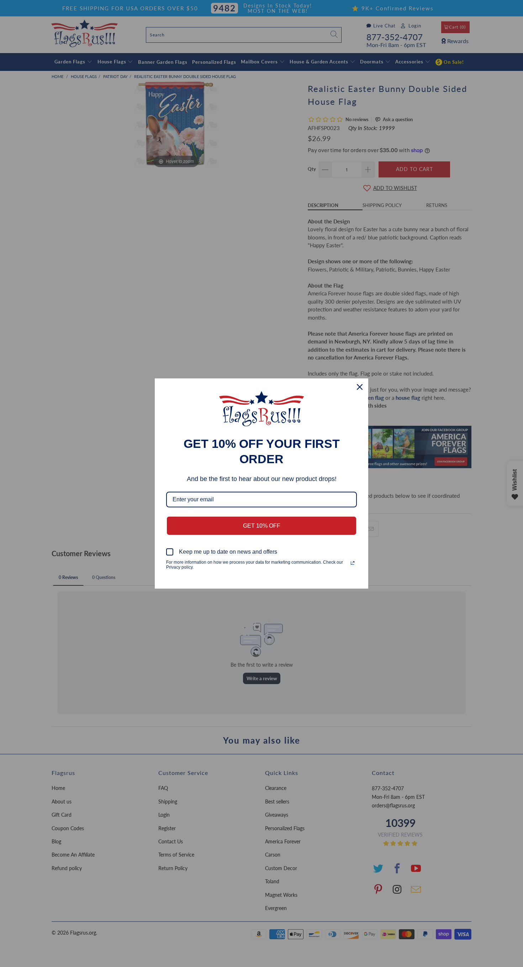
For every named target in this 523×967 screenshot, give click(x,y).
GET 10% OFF (261, 526)
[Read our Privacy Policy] (352, 563)
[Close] (359, 386)
